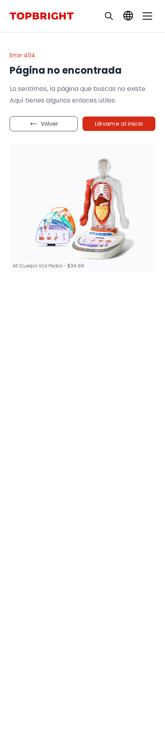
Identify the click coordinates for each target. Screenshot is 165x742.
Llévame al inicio (119, 124)
